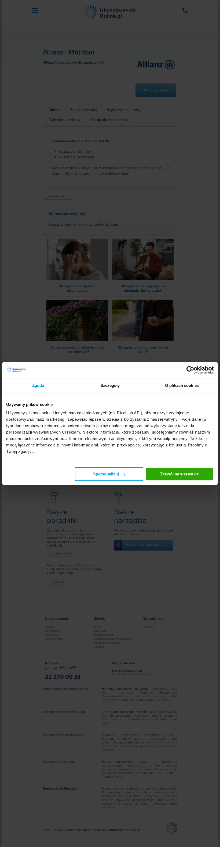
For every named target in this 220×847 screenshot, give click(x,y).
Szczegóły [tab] (110, 385)
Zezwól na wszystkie (179, 474)
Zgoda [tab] (38, 385)
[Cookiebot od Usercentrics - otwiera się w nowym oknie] (190, 370)
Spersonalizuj (106, 474)
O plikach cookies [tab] (182, 385)
